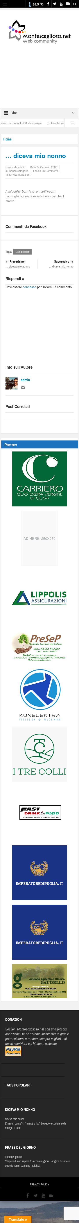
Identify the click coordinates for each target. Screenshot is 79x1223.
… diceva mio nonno (17, 264)
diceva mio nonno (14, 1119)
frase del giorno (13, 1157)
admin (25, 380)
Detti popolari (22, 252)
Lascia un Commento (46, 171)
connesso (29, 287)
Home (7, 139)
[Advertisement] (39, 72)
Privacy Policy (39, 1184)
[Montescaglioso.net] (39, 31)
